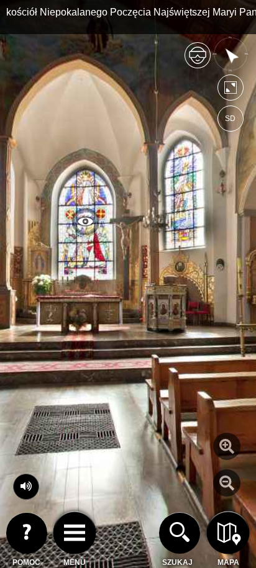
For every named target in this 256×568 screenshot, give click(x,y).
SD (230, 118)
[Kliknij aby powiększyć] (226, 446)
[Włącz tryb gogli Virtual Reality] (197, 60)
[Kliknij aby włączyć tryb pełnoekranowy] (230, 90)
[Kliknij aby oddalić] (226, 483)
